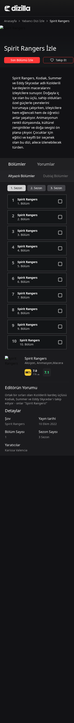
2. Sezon (36, 188)
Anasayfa (10, 21)
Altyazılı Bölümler (21, 176)
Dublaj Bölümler (55, 176)
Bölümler (17, 164)
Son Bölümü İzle (22, 60)
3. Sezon (56, 188)
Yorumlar (46, 164)
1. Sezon (16, 188)
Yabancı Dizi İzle (33, 21)
